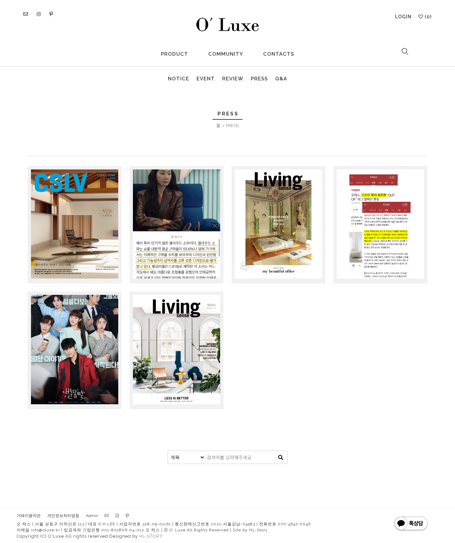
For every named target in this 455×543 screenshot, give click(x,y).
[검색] (280, 457)
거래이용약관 (29, 515)
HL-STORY (151, 536)
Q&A (281, 79)
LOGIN (403, 16)
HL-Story (258, 530)
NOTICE (178, 79)
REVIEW (232, 79)
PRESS (259, 79)
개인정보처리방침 (63, 515)
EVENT (206, 79)
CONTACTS (278, 54)
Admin (92, 515)
